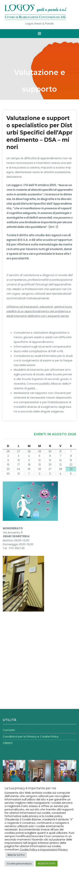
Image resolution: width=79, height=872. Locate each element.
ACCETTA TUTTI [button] (46, 863)
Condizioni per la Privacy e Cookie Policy (30, 736)
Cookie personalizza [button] (19, 863)
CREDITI (8, 743)
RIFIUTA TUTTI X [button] (16, 855)
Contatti (9, 730)
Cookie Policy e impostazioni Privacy (44, 849)
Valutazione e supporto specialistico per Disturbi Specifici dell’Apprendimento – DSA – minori (39, 132)
